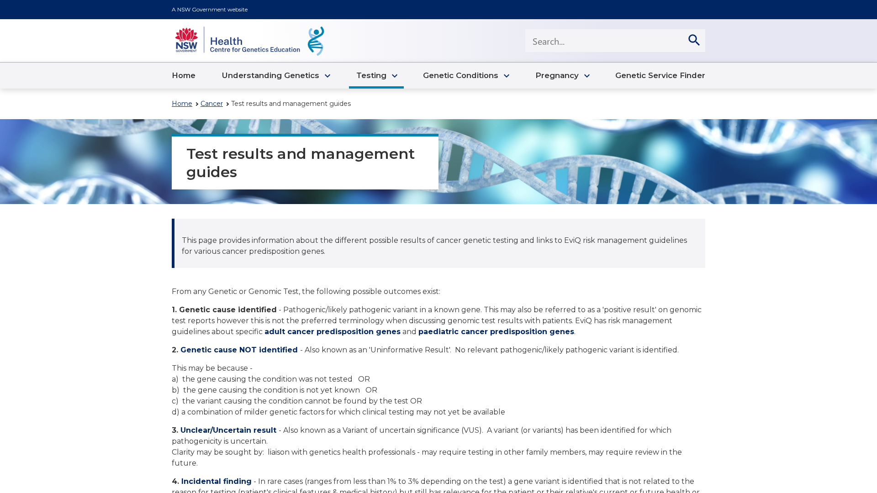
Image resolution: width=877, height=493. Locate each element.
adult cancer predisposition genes (332, 331)
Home (182, 104)
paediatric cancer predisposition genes (496, 331)
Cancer (212, 104)
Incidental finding (216, 481)
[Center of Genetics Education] (249, 40)
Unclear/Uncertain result (228, 430)
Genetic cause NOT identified (239, 350)
